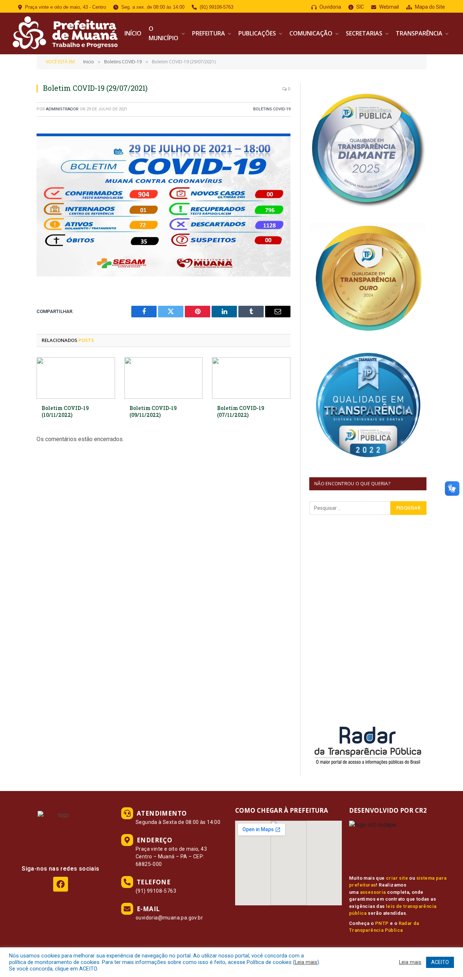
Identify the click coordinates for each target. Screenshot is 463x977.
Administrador (62, 109)
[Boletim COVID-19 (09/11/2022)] (163, 378)
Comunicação (310, 33)
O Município (163, 33)
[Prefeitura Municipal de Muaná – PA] (64, 33)
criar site (397, 878)
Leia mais (306, 962)
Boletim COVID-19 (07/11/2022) (240, 411)
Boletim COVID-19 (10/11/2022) (65, 411)
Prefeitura (208, 33)
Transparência (419, 33)
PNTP (382, 923)
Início (132, 33)
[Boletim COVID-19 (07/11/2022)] (251, 378)
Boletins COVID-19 (271, 109)
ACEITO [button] (440, 962)
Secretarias (364, 33)
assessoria (373, 892)
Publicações (257, 33)
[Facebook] (60, 884)
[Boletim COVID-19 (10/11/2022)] (76, 378)
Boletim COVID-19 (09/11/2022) (153, 411)
